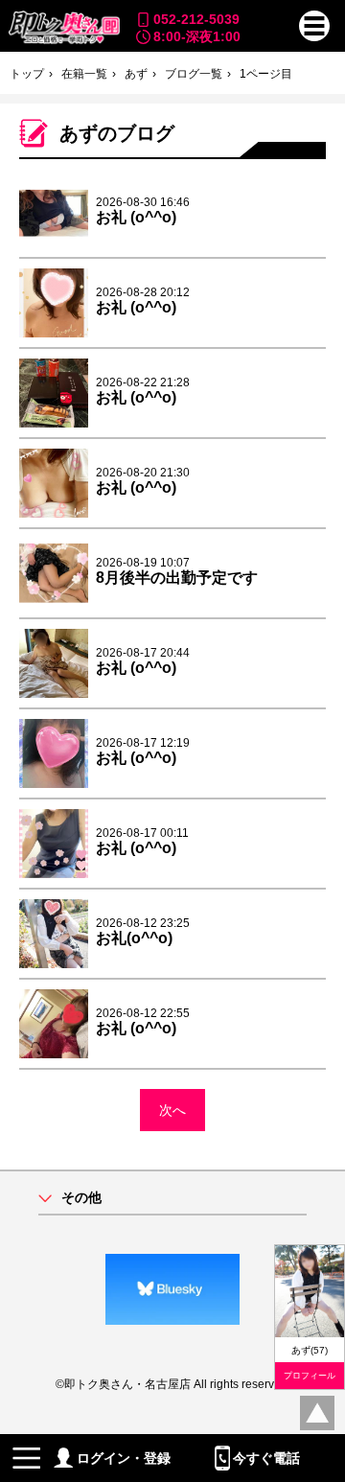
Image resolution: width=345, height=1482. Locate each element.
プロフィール (309, 1375)
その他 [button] (81, 1198)
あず (136, 74)
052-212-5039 (196, 19)
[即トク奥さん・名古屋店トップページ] (63, 27)
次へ (172, 1110)
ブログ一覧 (193, 74)
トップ (27, 74)
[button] (314, 26)
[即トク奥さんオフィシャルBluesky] (172, 1289)
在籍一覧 (84, 74)
